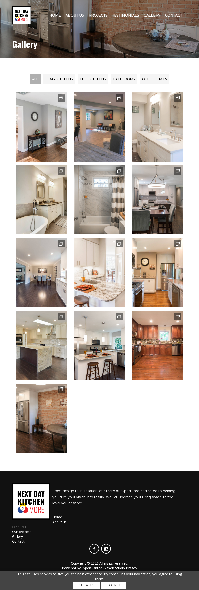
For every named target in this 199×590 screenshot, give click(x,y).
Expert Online (92, 568)
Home (55, 15)
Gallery (152, 15)
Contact (173, 15)
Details (86, 585)
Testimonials (125, 15)
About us (75, 15)
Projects (98, 15)
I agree (114, 585)
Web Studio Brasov (122, 568)
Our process (21, 531)
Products (19, 526)
